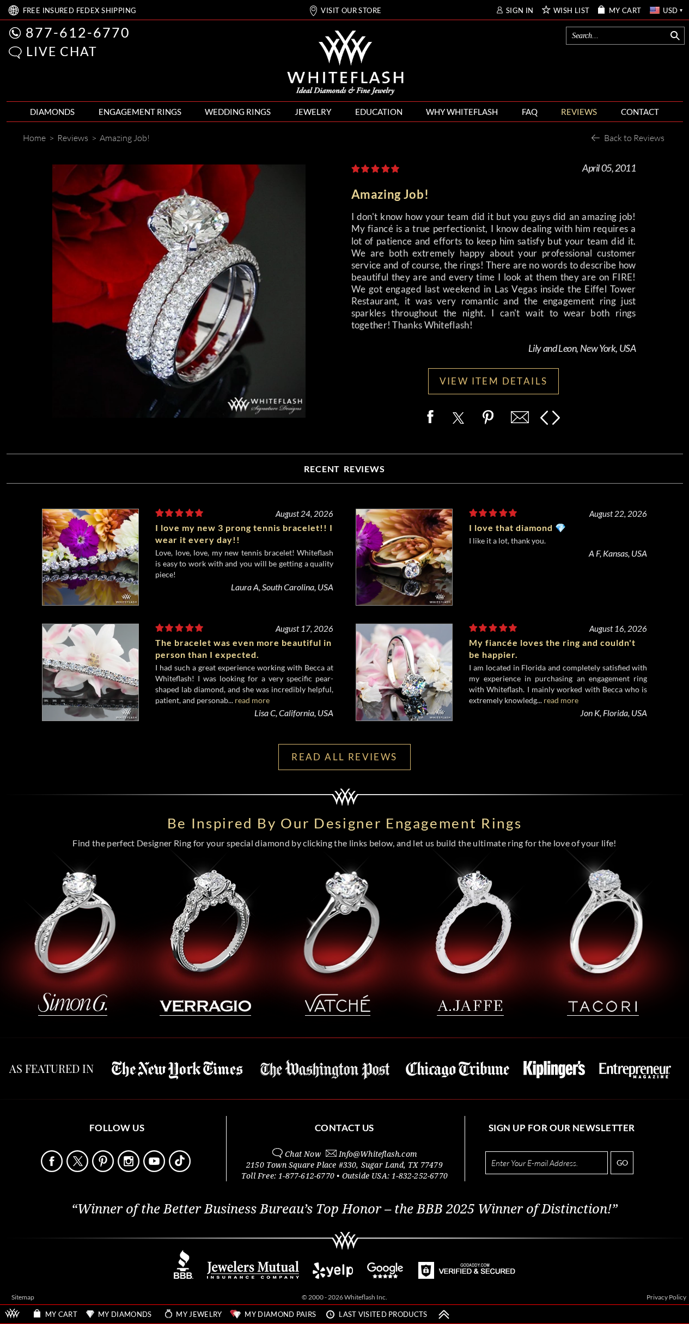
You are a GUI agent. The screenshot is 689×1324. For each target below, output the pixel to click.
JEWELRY (313, 112)
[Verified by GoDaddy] (466, 1275)
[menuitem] (52, 112)
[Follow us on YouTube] (155, 1169)
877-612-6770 (78, 32)
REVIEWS (579, 112)
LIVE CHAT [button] (61, 51)
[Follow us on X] (78, 1169)
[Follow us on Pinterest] (104, 1169)
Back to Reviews (634, 137)
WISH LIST (571, 11)
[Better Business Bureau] (183, 1275)
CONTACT (640, 112)
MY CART (625, 11)
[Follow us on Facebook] (53, 1169)
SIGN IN (520, 11)
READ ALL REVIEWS (344, 756)
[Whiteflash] (345, 63)
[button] (15, 52)
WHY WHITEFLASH (462, 112)
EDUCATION (379, 112)
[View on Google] (386, 1275)
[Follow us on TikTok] (181, 1169)
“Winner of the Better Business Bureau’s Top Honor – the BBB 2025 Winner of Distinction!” (344, 1209)
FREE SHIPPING (80, 11)
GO (622, 1162)
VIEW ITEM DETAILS (494, 381)
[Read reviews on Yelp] (333, 1275)
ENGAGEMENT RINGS (140, 112)
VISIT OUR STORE (351, 11)
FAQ (530, 112)
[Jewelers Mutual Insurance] (253, 1275)
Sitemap (22, 1297)
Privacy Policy (666, 1297)
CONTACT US (344, 1127)
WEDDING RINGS (238, 112)
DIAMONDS (52, 112)
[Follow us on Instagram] (130, 1169)
